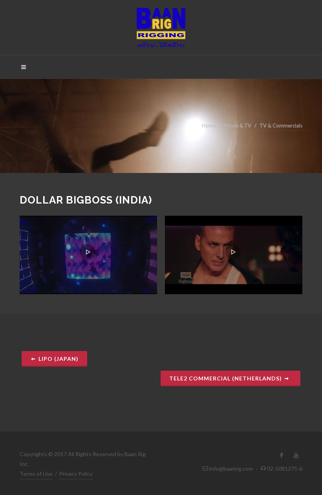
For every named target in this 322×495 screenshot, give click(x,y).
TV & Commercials (281, 125)
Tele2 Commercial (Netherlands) (226, 378)
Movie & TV (237, 125)
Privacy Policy (76, 473)
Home (209, 125)
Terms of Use (36, 473)
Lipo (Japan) (58, 358)
